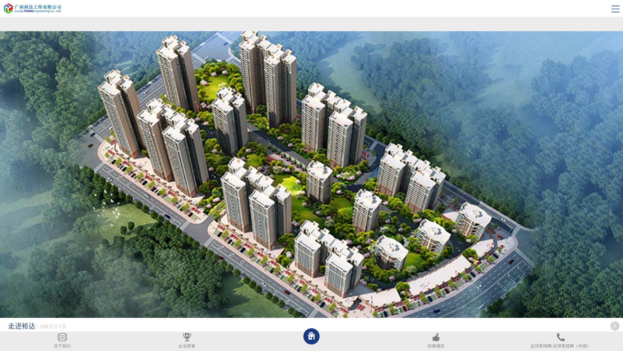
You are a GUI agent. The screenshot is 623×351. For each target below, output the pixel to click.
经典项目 (436, 346)
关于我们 (62, 346)
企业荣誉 (186, 346)
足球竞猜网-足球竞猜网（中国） (561, 346)
